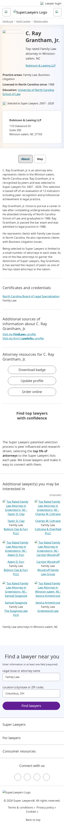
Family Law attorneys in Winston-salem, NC (30, 627)
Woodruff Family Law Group (48, 572)
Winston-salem (41, 21)
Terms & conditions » (21, 807)
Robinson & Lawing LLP (41, 65)
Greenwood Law (48, 611)
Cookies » (32, 811)
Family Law (8, 21)
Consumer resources (19, 751)
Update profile (32, 380)
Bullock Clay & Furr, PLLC (16, 531)
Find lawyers (31, 705)
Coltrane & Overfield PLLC (48, 531)
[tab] (25, 159)
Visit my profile (19, 334)
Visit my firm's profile (23, 338)
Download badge (32, 369)
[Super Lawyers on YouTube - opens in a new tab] (36, 777)
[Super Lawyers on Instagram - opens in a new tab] (27, 777)
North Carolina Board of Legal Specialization (31, 296)
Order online (32, 391)
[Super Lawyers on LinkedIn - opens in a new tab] (46, 777)
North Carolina (23, 21)
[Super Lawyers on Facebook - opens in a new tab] (17, 777)
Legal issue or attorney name (21, 671)
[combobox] (31, 677)
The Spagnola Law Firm (16, 613)
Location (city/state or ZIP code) (23, 687)
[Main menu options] (7, 12)
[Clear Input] (56, 677)
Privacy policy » (46, 807)
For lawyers (12, 738)
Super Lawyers (14, 724)
